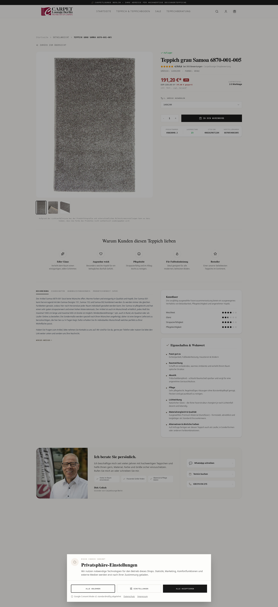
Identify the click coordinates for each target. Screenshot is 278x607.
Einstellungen (141, 589)
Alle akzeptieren (185, 589)
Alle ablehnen (93, 589)
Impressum (142, 596)
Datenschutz (129, 596)
